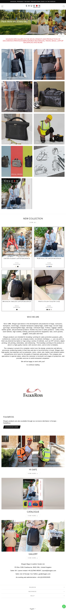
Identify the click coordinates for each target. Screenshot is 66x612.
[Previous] (59, 34)
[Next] (62, 34)
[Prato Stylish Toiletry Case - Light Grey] (47, 309)
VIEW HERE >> (33, 473)
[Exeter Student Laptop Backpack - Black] (15, 266)
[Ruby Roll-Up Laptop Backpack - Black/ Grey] (47, 266)
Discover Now (12, 427)
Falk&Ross (7, 423)
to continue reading (33, 365)
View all (33, 222)
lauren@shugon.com (49, 570)
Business (32, 591)
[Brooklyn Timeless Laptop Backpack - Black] (17, 309)
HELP (33, 595)
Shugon (32, 587)
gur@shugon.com (44, 574)
